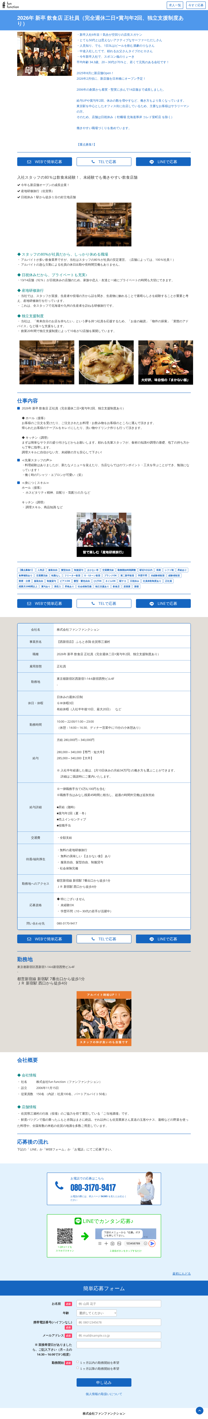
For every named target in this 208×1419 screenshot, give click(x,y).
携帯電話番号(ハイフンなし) (52, 1324)
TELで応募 (105, 161)
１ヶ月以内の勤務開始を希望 (99, 1363)
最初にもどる (182, 1273)
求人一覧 (175, 5)
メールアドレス (57, 1335)
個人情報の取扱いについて (104, 1394)
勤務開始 (61, 1363)
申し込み (104, 1382)
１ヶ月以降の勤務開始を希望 (99, 1369)
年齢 (67, 1313)
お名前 (61, 1304)
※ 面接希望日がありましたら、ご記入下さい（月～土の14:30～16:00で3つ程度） (52, 1349)
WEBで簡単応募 (46, 161)
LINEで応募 (165, 161)
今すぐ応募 (196, 5)
